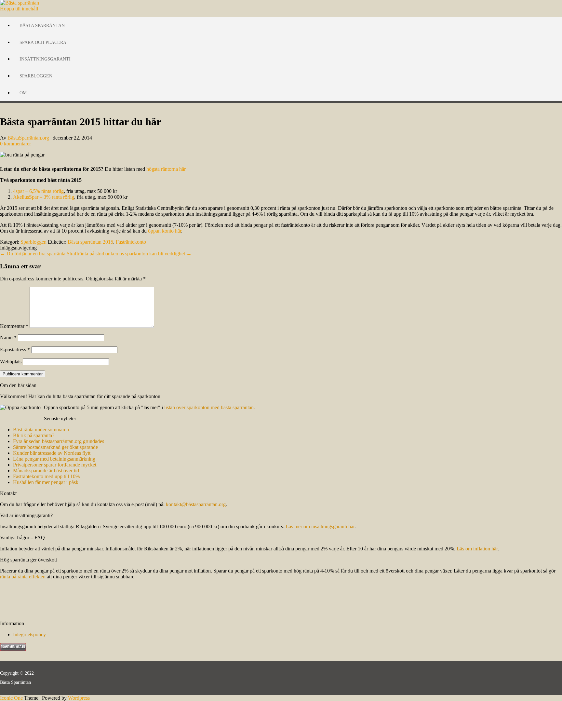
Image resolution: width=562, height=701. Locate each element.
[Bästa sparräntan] (19, 3)
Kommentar (14, 326)
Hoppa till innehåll (19, 8)
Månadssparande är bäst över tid (46, 470)
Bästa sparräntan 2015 (90, 242)
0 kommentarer (15, 143)
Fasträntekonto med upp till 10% (46, 476)
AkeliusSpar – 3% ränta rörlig (43, 197)
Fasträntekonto (131, 242)
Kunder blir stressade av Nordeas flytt (51, 453)
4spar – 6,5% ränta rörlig (38, 191)
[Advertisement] (32, 599)
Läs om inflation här (477, 548)
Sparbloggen (36, 76)
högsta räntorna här (166, 169)
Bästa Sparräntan (15, 682)
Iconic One (11, 698)
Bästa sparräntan (42, 25)
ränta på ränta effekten (23, 576)
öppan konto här (164, 231)
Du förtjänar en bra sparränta (32, 253)
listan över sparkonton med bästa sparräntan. (209, 407)
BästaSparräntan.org (28, 138)
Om (23, 92)
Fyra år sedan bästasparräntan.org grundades (58, 441)
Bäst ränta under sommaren (41, 429)
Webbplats (10, 361)
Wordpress (79, 698)
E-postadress (15, 349)
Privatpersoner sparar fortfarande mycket (54, 464)
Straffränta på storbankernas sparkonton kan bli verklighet (129, 253)
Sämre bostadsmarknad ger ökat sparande (55, 447)
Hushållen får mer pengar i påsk (45, 482)
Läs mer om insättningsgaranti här (320, 526)
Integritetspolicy (29, 634)
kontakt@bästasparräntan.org (196, 504)
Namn (8, 337)
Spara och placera (43, 42)
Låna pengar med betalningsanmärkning (54, 459)
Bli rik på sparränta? (33, 435)
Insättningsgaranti (45, 59)
